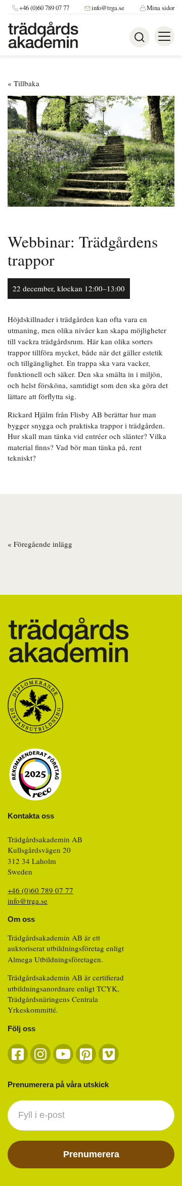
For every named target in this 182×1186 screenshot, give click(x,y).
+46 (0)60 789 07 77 (44, 8)
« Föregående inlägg (40, 544)
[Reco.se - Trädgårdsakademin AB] (35, 774)
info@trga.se (108, 8)
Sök (139, 37)
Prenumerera (91, 1154)
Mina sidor (160, 8)
